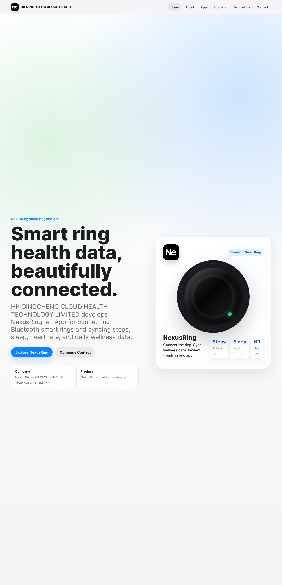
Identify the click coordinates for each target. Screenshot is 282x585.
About (189, 7)
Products (220, 7)
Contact (262, 7)
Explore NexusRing (31, 352)
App (204, 7)
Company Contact (75, 352)
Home (174, 7)
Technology (241, 7)
